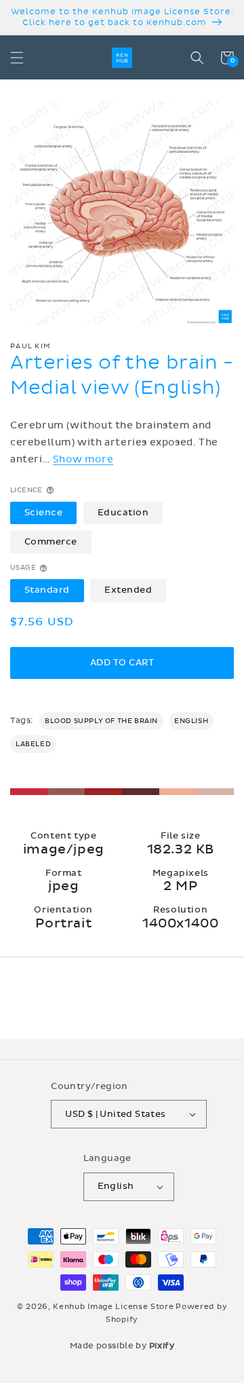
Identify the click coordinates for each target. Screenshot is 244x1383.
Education (123, 512)
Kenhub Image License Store (113, 1306)
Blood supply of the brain (101, 721)
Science (43, 512)
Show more (83, 459)
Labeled (33, 744)
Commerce (50, 541)
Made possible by (122, 1345)
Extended (128, 590)
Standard (47, 590)
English (191, 721)
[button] (17, 58)
